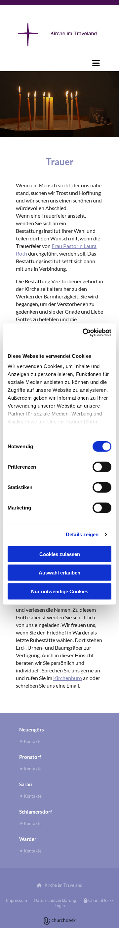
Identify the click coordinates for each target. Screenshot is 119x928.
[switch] (102, 466)
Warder (27, 839)
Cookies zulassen (59, 554)
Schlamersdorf (35, 812)
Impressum (16, 900)
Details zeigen (82, 534)
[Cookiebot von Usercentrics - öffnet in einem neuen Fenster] (84, 332)
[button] (59, 63)
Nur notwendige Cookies (59, 591)
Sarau (25, 784)
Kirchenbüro (67, 678)
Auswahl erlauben (59, 572)
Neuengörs (31, 729)
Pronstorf (30, 757)
